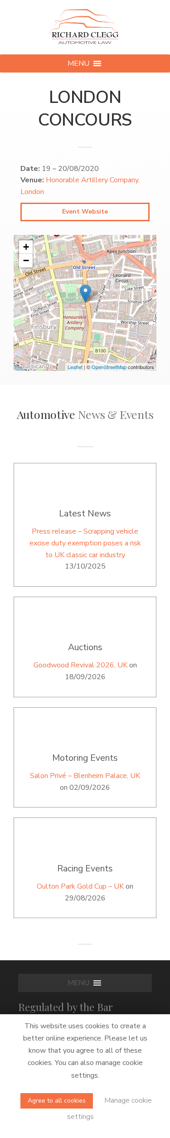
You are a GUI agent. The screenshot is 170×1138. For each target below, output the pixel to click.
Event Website (85, 211)
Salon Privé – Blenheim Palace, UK (85, 776)
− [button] (26, 260)
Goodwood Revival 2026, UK (80, 665)
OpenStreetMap (109, 366)
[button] (78, 63)
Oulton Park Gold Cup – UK (80, 886)
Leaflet (75, 366)
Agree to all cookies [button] (57, 1100)
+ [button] (26, 247)
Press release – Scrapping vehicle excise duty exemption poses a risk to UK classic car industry (85, 542)
